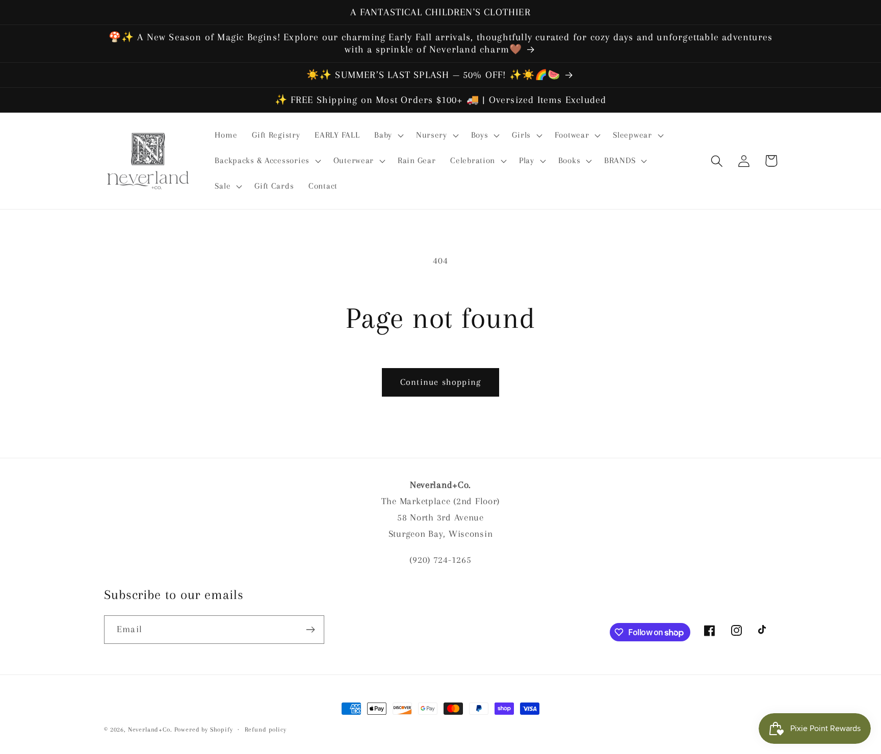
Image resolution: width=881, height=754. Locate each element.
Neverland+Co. (151, 729)
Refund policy (266, 729)
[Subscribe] (310, 629)
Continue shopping (440, 382)
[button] (388, 135)
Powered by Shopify (203, 729)
